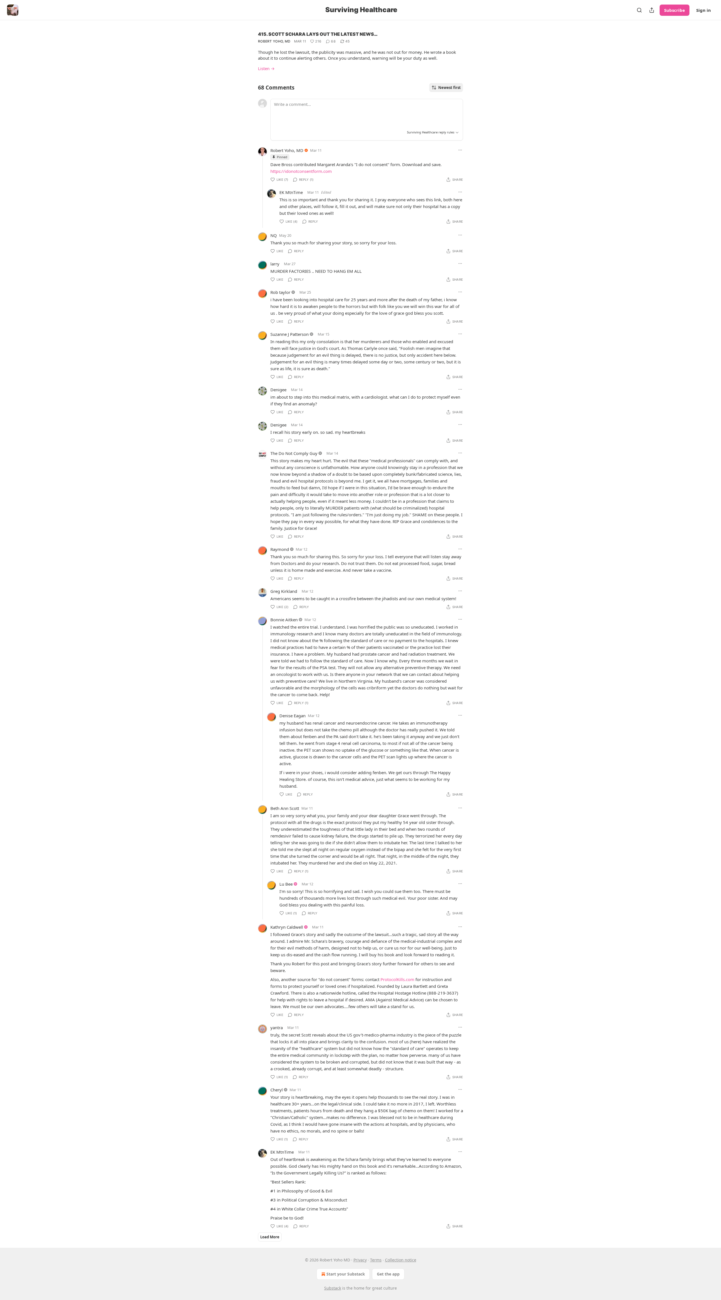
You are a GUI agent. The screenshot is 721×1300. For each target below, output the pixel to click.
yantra (276, 1027)
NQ (273, 235)
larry (274, 264)
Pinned (282, 157)
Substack (332, 1288)
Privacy (360, 1260)
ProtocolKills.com (397, 979)
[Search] (639, 10)
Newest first (449, 87)
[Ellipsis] (460, 150)
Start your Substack (345, 1274)
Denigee (278, 389)
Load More (269, 1236)
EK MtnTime (291, 192)
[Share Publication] (651, 10)
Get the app (388, 1274)
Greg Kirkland (283, 591)
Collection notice (400, 1260)
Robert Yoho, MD (274, 41)
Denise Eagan (292, 715)
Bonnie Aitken (284, 619)
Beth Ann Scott (284, 808)
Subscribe (674, 10)
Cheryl (276, 1090)
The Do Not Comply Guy (293, 453)
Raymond (279, 549)
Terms (376, 1260)
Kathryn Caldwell (286, 927)
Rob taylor (280, 292)
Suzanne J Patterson (289, 334)
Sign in (703, 10)
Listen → (266, 68)
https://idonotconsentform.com (301, 171)
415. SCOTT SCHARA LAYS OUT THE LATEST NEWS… (318, 34)
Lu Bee (286, 884)
